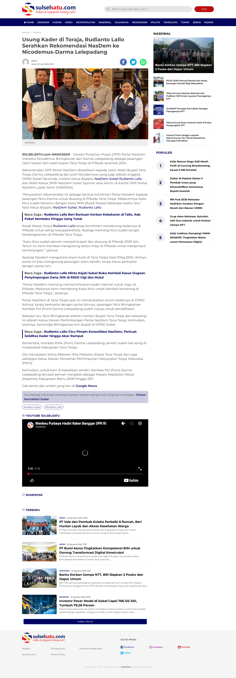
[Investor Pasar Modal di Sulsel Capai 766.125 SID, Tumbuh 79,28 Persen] (39, 604)
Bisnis (197, 22)
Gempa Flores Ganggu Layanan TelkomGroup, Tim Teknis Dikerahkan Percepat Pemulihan (185, 138)
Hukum (57, 22)
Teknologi (170, 22)
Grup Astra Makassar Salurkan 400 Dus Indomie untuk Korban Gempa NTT (190, 220)
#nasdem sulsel (32, 407)
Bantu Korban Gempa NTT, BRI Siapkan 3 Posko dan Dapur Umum (183, 67)
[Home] (49, 9)
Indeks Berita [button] (85, 621)
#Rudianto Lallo (53, 407)
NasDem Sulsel (106, 179)
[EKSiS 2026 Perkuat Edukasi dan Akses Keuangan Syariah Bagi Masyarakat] (158, 81)
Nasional (105, 22)
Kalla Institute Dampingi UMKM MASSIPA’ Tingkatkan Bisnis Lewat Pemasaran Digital (190, 237)
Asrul (34, 60)
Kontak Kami (29, 654)
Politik (155, 22)
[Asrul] (26, 62)
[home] (43, 637)
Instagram (157, 647)
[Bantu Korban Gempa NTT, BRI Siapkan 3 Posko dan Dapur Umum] (39, 578)
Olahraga (122, 22)
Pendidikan (139, 22)
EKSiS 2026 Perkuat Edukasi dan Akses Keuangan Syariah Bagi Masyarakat (186, 82)
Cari (204, 9)
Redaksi (26, 648)
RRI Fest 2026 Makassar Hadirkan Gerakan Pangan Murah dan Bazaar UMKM (187, 204)
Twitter (127, 653)
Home (30, 22)
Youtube (185, 647)
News (62, 518)
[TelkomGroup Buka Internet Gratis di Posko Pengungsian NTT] (158, 123)
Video (69, 22)
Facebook (128, 647)
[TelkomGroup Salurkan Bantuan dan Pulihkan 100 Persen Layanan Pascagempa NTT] (158, 95)
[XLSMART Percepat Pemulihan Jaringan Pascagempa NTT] (158, 109)
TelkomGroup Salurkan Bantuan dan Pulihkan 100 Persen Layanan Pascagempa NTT (188, 96)
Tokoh (185, 22)
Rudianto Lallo (130, 179)
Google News (86, 386)
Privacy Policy (58, 654)
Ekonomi (43, 22)
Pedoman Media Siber (90, 648)
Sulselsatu (126, 667)
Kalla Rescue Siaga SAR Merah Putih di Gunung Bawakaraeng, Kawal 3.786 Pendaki (190, 166)
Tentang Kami (58, 648)
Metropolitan (85, 22)
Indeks (208, 22)
